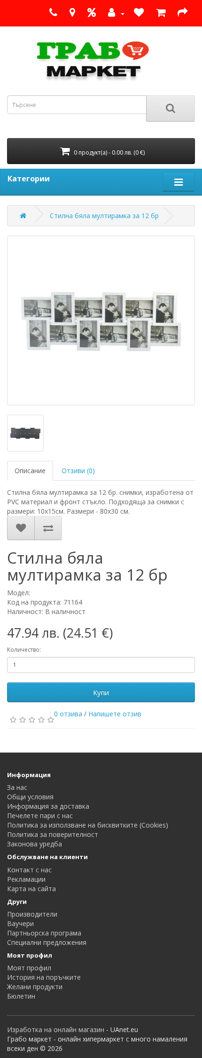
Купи (101, 692)
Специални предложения (46, 942)
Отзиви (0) (78, 470)
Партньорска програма (44, 932)
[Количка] (160, 13)
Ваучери (20, 923)
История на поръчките (44, 977)
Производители (32, 914)
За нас (17, 787)
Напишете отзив (114, 713)
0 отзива (68, 713)
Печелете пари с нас (40, 815)
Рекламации (26, 879)
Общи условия (30, 796)
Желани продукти (34, 986)
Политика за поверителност (52, 834)
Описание (30, 470)
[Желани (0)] (139, 13)
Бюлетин (21, 996)
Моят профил (29, 967)
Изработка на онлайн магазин (55, 1029)
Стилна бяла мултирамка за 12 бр (104, 215)
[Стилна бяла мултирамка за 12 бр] (101, 320)
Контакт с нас (29, 869)
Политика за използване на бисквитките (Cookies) (87, 824)
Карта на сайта (31, 888)
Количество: (24, 650)
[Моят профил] (114, 13)
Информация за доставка (48, 806)
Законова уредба (34, 843)
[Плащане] (182, 13)
